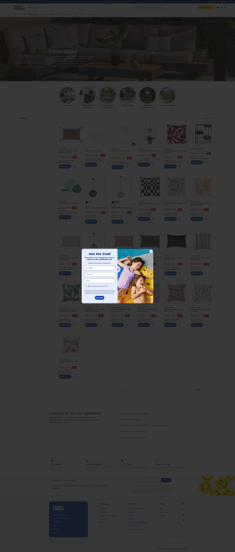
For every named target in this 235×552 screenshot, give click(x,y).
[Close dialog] (151, 251)
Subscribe (99, 298)
